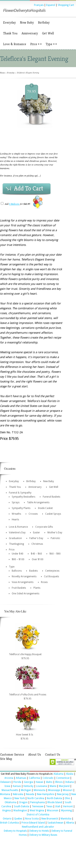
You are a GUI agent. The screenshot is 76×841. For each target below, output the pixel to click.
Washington (20, 810)
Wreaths (16, 513)
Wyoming (66, 810)
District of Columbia (38, 814)
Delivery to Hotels (39, 830)
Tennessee (37, 806)
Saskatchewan (55, 822)
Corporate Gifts (44, 526)
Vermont (68, 806)
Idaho (49, 782)
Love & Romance (14, 44)
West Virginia (37, 810)
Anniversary (29, 33)
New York (19, 798)
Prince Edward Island (33, 822)
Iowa (7, 786)
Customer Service (12, 754)
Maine (53, 786)
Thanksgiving (16, 544)
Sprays (15, 502)
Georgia (28, 782)
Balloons (17, 570)
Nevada (30, 794)
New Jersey (63, 794)
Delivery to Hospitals (15, 830)
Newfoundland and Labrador (38, 826)
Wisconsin (52, 810)
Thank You (10, 33)
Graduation (15, 538)
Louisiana (41, 786)
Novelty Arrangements (24, 576)
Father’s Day (36, 538)
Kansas (17, 786)
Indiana (69, 782)
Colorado (48, 778)
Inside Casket (45, 508)
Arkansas (21, 778)
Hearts (15, 519)
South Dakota (21, 806)
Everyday (9, 22)
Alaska (69, 773)
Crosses (33, 513)
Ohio (67, 798)
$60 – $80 (55, 553)
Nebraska (18, 794)
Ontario (7, 818)
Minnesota (39, 790)
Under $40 (17, 553)
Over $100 (37, 559)
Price (36, 44)
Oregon (23, 802)
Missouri (68, 790)
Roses (44, 582)
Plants (36, 587)
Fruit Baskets (19, 587)
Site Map (6, 759)
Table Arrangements (38, 502)
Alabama (58, 773)
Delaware (5, 782)
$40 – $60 (36, 553)
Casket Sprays (53, 513)
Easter (36, 532)
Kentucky (28, 786)
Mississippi (54, 790)
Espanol (50, 5)
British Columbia (9, 822)
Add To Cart (28, 188)
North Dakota (54, 798)
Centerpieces (52, 570)
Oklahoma (10, 802)
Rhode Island (54, 802)
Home (2, 72)
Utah (57, 806)
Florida (17, 782)
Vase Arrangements (22, 582)
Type (51, 44)
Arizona (8, 778)
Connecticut (63, 778)
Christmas (37, 544)
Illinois (59, 782)
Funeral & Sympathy (20, 492)
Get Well (48, 33)
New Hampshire (45, 794)
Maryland (64, 786)
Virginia (6, 810)
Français (39, 5)
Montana (5, 794)
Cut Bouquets (51, 576)
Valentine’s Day (17, 532)
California (34, 778)
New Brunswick (49, 818)
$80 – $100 (18, 559)
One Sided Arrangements (25, 593)
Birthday (44, 22)
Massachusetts (10, 790)
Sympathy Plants (21, 508)
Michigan (26, 790)
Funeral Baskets (51, 496)
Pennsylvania (37, 802)
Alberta (70, 822)
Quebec (18, 818)
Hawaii (39, 782)
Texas (49, 806)
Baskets (33, 570)
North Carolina (35, 798)
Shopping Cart (66, 5)
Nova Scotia (32, 818)
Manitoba (66, 818)
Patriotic (55, 538)
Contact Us (52, 754)
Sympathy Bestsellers (23, 496)
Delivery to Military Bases (43, 834)
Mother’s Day (54, 532)
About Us (34, 754)
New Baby (27, 22)
